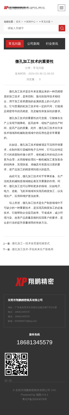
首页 (18, 21)
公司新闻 (33, 43)
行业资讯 (52, 43)
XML (54, 390)
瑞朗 (38, 394)
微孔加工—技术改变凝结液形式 (31, 243)
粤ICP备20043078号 (34, 399)
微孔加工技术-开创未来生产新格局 (32, 249)
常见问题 (45, 21)
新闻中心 (30, 21)
